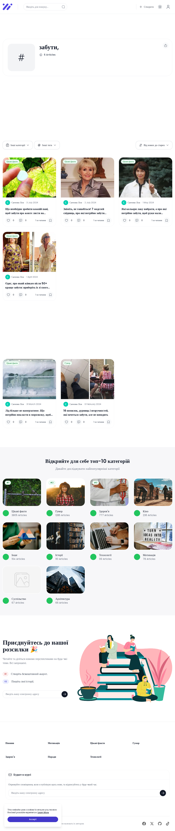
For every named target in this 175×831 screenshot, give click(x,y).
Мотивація (54, 743)
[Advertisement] (87, 24)
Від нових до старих (154, 145)
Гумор (67, 363)
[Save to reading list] (50, 220)
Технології (95, 757)
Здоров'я (10, 757)
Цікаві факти (12, 161)
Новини (9, 743)
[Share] (166, 45)
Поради (52, 757)
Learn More (43, 812)
